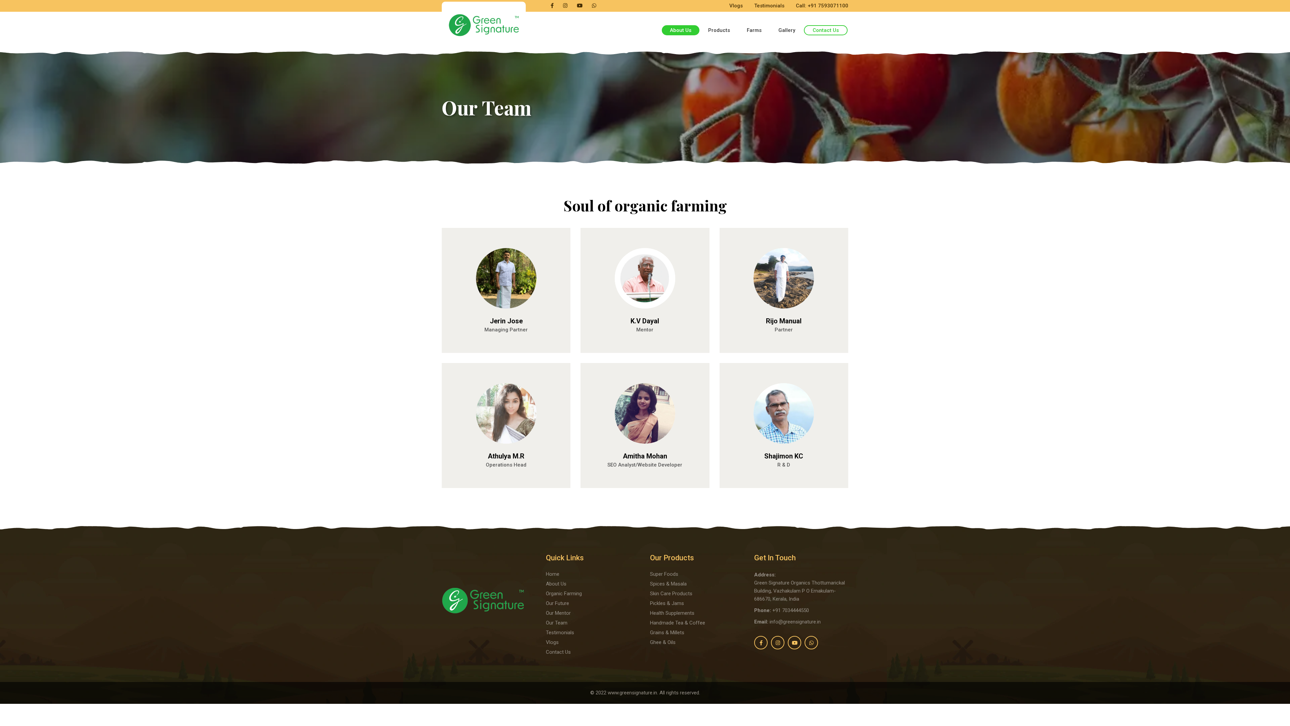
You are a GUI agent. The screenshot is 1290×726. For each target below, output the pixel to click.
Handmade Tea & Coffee (677, 623)
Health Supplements (672, 613)
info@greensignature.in (795, 622)
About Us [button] (680, 30)
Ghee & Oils (663, 642)
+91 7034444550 (790, 610)
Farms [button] (754, 30)
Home (552, 574)
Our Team (556, 623)
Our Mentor (558, 613)
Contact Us (826, 30)
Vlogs (736, 6)
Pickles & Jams (667, 603)
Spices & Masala (668, 584)
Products (719, 30)
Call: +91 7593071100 (822, 6)
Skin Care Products (671, 594)
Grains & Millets (667, 633)
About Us (556, 584)
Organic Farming (564, 594)
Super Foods (664, 574)
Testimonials (769, 6)
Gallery (786, 30)
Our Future (557, 603)
